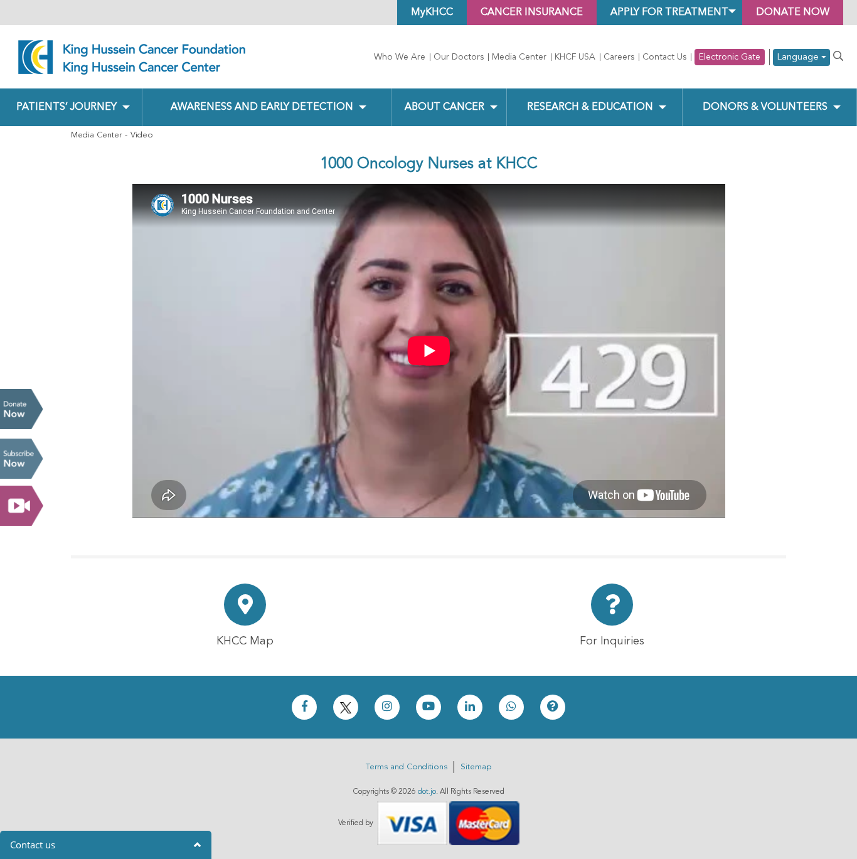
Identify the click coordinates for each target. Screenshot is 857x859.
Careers (619, 57)
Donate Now (21, 409)
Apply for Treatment (669, 13)
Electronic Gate (729, 57)
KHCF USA (575, 57)
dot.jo (427, 792)
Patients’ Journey (66, 107)
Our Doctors (459, 57)
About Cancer (444, 107)
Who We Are (399, 57)
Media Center (519, 57)
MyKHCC (432, 13)
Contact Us (664, 57)
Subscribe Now (21, 458)
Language (799, 57)
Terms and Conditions (406, 767)
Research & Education (590, 107)
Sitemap (475, 767)
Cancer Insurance (532, 13)
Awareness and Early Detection (262, 107)
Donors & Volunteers (765, 107)
